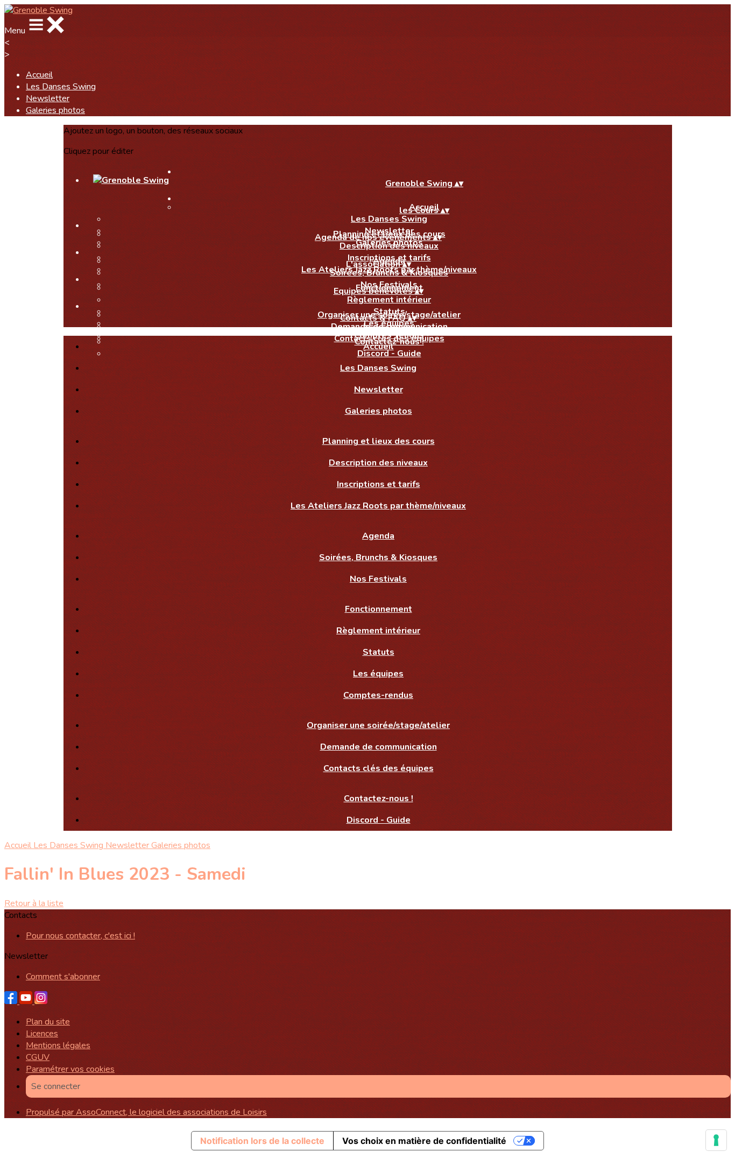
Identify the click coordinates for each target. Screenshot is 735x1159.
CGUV (38, 1057)
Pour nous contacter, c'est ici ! (80, 936)
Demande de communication (389, 327)
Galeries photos (55, 110)
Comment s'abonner (63, 977)
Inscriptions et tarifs (378, 484)
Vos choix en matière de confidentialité (424, 1140)
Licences (42, 1034)
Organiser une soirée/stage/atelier (378, 725)
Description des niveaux (389, 246)
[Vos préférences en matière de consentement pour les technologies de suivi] (716, 1140)
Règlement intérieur (389, 300)
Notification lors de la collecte (262, 1140)
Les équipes (378, 674)
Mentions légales (58, 1045)
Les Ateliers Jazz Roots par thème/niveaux (378, 506)
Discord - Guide (379, 820)
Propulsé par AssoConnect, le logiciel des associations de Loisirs (146, 1112)
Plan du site (48, 1022)
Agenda (378, 536)
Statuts (378, 652)
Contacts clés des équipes (378, 768)
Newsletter (47, 98)
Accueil (39, 75)
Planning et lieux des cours (378, 441)
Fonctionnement (378, 609)
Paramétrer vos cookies (70, 1069)
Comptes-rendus (378, 695)
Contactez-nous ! (378, 798)
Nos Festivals (378, 579)
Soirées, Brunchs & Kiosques (389, 273)
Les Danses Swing (61, 87)
